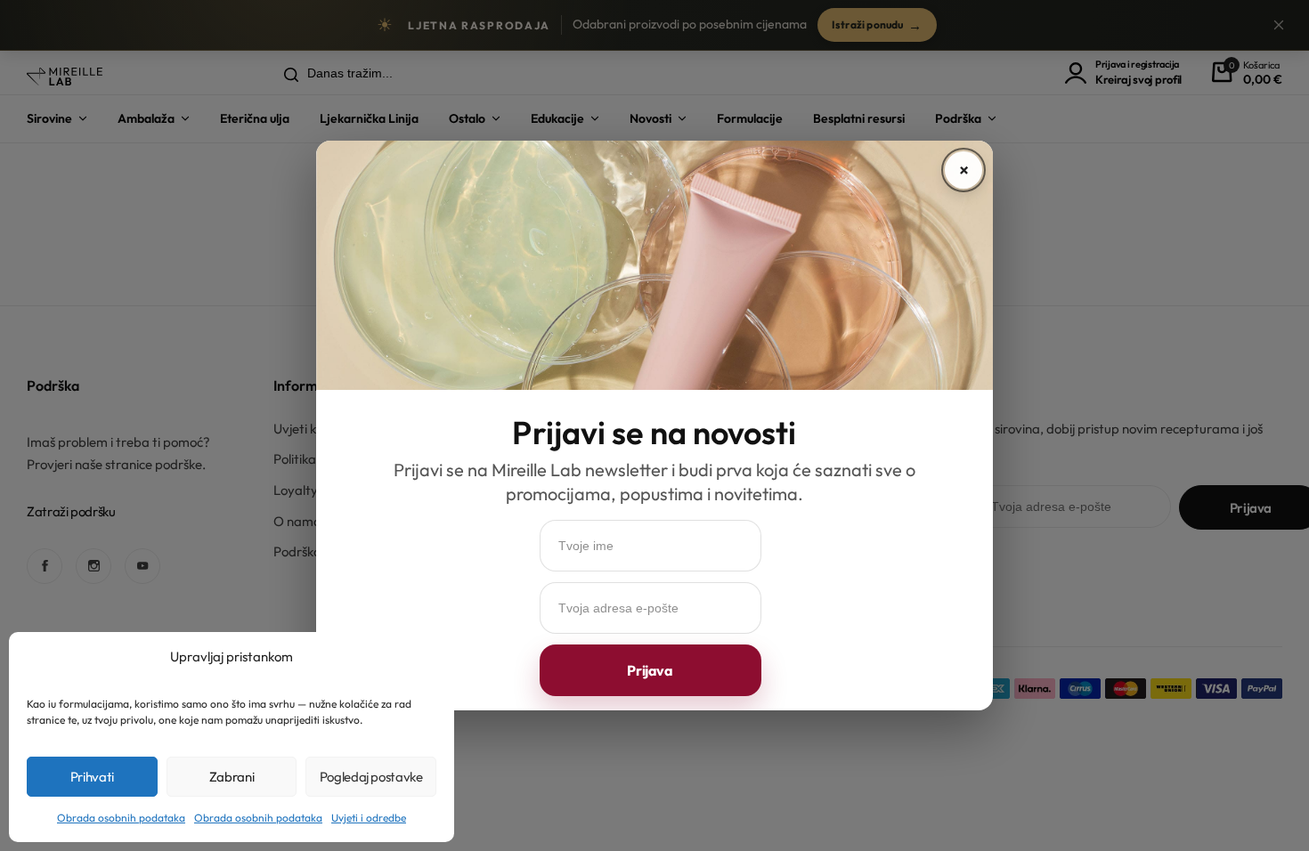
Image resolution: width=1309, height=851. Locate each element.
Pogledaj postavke (371, 776)
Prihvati (92, 776)
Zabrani (231, 776)
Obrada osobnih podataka (121, 817)
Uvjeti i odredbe (368, 817)
